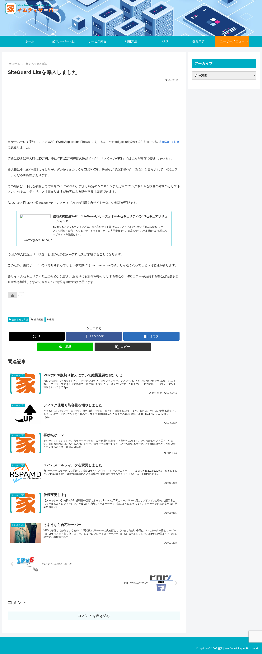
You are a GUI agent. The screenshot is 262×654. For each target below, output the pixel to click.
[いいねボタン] (12, 295)
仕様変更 (38, 319)
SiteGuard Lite (169, 141)
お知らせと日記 (20, 319)
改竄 (51, 319)
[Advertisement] (94, 111)
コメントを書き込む (94, 616)
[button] (123, 347)
